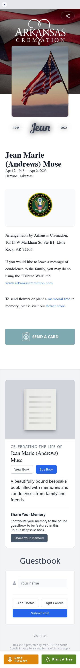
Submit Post (40, 613)
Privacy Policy (27, 648)
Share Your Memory (29, 538)
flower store (55, 305)
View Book (21, 469)
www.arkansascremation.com (29, 282)
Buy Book (46, 469)
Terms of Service (52, 648)
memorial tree (59, 298)
